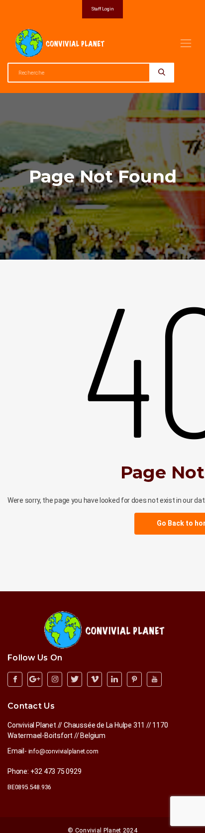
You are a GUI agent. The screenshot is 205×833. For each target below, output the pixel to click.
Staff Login (103, 8)
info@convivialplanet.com (63, 751)
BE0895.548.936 (29, 787)
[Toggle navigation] (186, 43)
